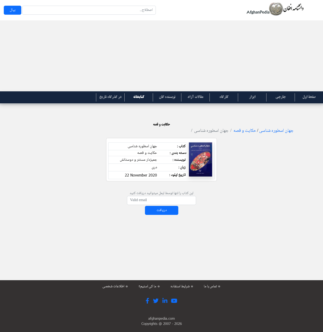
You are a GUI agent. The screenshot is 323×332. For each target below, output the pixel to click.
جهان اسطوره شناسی (276, 131)
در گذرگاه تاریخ (110, 97)
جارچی (280, 97)
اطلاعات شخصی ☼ (115, 286)
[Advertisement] (161, 56)
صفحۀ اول (309, 97)
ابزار (252, 97)
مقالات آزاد (195, 97)
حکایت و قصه (244, 131)
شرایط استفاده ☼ (182, 286)
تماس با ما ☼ (212, 286)
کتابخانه (138, 97)
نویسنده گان (167, 97)
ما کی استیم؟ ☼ (149, 286)
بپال (12, 10)
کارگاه (223, 97)
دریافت (162, 210)
